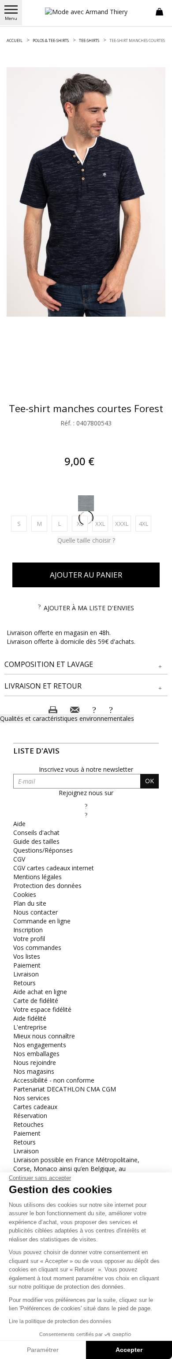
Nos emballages (36, 1053)
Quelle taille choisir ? (86, 540)
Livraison (26, 974)
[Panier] (159, 11)
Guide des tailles (36, 841)
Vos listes (26, 956)
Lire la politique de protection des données (60, 1321)
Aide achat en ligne (40, 992)
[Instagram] (86, 815)
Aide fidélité (29, 1018)
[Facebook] (86, 806)
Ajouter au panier (86, 575)
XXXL (123, 523)
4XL (145, 523)
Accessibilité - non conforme (53, 1080)
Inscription (28, 930)
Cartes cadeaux (35, 1107)
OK (149, 781)
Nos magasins (33, 1071)
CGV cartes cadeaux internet (53, 868)
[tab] (86, 664)
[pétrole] (86, 503)
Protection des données (47, 885)
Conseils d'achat (36, 832)
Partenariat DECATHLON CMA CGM (64, 1089)
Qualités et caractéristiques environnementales (67, 718)
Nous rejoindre (34, 1062)
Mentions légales (37, 877)
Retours (24, 983)
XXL (101, 523)
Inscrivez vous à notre (86, 769)
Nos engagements (39, 1045)
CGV (19, 859)
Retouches (28, 1124)
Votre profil (29, 938)
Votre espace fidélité (42, 1009)
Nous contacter (35, 912)
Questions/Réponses (43, 850)
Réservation (30, 1115)
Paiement (27, 965)
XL (82, 523)
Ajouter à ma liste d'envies (89, 608)
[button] (86, 664)
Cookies (24, 894)
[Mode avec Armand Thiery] (86, 11)
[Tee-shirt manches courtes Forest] (86, 192)
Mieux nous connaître (44, 1036)
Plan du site (29, 903)
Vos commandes (37, 947)
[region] (86, 192)
